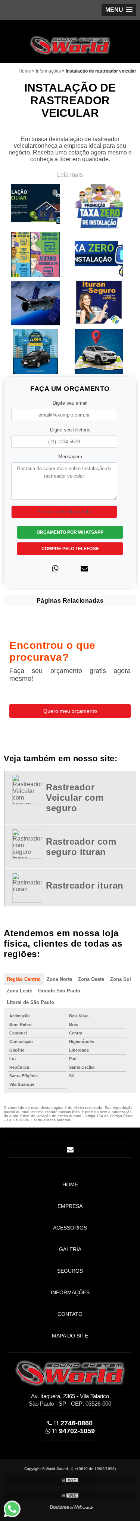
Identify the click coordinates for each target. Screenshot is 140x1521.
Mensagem (70, 456)
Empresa (70, 1206)
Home (70, 1184)
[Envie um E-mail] (70, 1149)
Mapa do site (70, 1336)
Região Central (24, 979)
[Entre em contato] (84, 568)
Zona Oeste (91, 979)
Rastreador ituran (85, 885)
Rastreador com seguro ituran (81, 846)
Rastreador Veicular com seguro (74, 797)
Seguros (70, 1271)
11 (72, 1423)
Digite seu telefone (70, 430)
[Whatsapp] (55, 568)
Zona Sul (120, 979)
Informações (70, 1292)
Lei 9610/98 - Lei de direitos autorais (39, 1120)
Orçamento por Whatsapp (70, 532)
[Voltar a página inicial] (70, 41)
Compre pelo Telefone (70, 548)
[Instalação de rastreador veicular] (35, 206)
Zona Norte (59, 979)
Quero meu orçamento (70, 711)
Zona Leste (19, 991)
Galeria (70, 1249)
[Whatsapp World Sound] (16, 1509)
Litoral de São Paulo (30, 1002)
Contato (70, 1314)
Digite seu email (70, 403)
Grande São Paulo (59, 991)
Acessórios (70, 1228)
